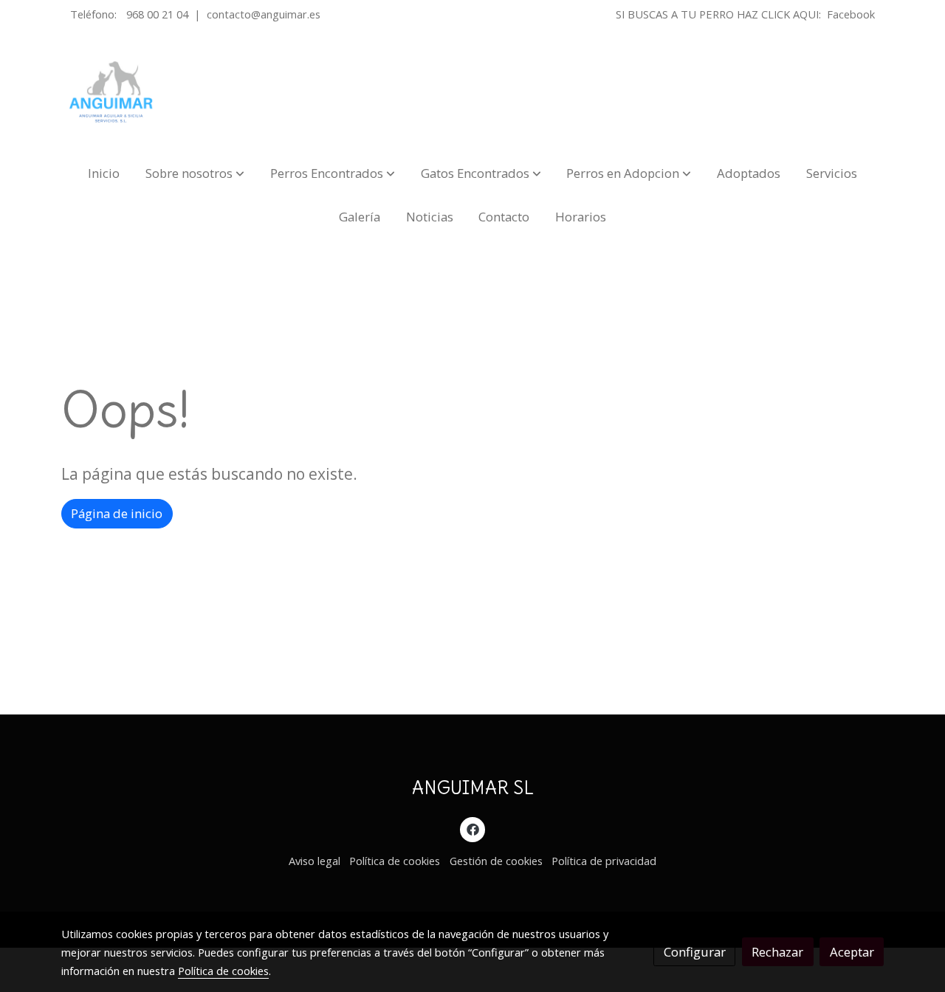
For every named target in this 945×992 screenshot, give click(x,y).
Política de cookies (394, 860)
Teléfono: (95, 14)
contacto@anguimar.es (263, 14)
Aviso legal (314, 860)
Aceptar (852, 951)
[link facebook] (472, 828)
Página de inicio (116, 513)
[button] (195, 173)
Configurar (695, 951)
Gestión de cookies (496, 860)
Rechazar (777, 951)
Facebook (851, 14)
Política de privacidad (603, 860)
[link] (111, 92)
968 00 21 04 (157, 14)
